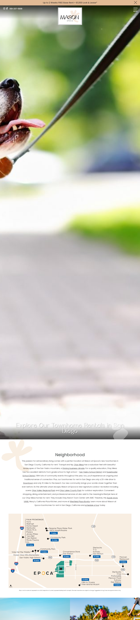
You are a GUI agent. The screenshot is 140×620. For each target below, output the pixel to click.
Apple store (112, 498)
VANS (26, 501)
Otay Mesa (79, 464)
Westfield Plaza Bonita (80, 501)
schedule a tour (92, 505)
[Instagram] (4, 8)
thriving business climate (73, 468)
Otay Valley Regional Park (43, 490)
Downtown (28, 483)
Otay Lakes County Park (70, 490)
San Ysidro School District (90, 472)
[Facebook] (7, 8)
